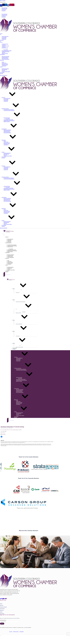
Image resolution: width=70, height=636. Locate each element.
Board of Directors (7, 98)
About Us (3, 97)
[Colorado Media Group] (49, 467)
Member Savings (7, 131)
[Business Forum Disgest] (35, 467)
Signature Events (7, 117)
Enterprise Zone (6, 143)
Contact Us (4, 9)
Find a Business (4, 7)
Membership (4, 128)
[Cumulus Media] (54, 489)
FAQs (5, 209)
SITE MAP (10, 631)
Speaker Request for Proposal (9, 120)
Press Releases (6, 222)
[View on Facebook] (1, 437)
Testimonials (6, 100)
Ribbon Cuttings (7, 121)
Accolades (8, 118)
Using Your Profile (7, 142)
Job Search (6, 144)
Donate (3, 157)
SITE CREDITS (22, 631)
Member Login (4, 8)
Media (3, 152)
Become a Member (7, 129)
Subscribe (3, 10)
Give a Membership (7, 132)
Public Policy (6, 141)
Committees (6, 99)
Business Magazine (7, 153)
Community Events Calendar (9, 110)
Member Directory (7, 130)
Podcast (5, 154)
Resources (4, 140)
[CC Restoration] (14, 489)
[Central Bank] (24, 489)
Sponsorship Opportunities (8, 119)
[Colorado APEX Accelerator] (34, 489)
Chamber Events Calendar (9, 109)
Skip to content (2, 0)
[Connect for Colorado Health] (44, 489)
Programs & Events (5, 108)
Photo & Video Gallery (8, 155)
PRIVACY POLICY (15, 631)
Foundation (4, 156)
